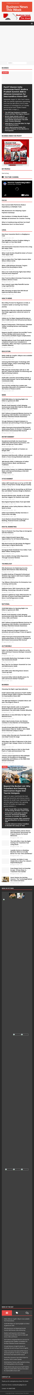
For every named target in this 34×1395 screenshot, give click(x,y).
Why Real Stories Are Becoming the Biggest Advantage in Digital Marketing (16, 544)
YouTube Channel (12, 177)
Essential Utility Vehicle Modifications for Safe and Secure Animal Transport (15, 677)
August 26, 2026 (7, 359)
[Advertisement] (17, 43)
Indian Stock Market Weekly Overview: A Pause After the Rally (15, 513)
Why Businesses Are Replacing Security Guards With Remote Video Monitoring (14, 568)
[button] (31, 23)
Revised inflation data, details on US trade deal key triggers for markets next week (15, 496)
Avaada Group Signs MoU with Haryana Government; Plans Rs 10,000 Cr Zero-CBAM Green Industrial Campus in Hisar (16, 728)
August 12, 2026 (7, 263)
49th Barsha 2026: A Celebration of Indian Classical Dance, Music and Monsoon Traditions (15, 463)
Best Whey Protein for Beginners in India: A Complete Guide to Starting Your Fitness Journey (16, 305)
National (6, 604)
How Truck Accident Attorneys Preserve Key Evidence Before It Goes (16, 279)
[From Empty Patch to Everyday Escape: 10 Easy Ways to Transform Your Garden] (5, 870)
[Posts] (7, 1312)
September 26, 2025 (8, 504)
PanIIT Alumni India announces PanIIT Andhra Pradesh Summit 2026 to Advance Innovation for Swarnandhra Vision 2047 (16, 92)
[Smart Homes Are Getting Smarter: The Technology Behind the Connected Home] (5, 879)
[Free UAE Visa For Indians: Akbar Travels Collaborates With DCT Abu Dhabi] (16, 1236)
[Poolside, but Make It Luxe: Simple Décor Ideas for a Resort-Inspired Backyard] (5, 861)
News (4, 395)
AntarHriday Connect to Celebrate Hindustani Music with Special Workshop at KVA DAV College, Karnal (17, 471)
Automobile (7, 646)
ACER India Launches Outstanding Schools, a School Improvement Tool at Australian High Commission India (16, 379)
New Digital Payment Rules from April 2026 (16, 502)
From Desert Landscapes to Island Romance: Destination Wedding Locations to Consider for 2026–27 (16, 814)
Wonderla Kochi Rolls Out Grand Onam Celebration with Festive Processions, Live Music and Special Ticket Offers (15, 442)
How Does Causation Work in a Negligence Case (16, 235)
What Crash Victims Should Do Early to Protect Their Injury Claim (17, 253)
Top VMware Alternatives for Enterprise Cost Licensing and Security (16, 583)
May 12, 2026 (6, 493)
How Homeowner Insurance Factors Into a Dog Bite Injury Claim (17, 247)
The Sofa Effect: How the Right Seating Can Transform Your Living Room (20, 842)
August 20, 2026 (7, 547)
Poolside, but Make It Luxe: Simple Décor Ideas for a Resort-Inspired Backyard (21, 860)
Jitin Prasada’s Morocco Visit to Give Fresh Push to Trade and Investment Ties (15, 750)
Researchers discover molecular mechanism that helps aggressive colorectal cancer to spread (16, 312)
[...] (18, 109)
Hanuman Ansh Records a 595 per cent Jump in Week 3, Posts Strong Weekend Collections (17, 456)
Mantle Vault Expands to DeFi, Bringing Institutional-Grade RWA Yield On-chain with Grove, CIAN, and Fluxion (16, 407)
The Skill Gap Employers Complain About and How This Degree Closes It (17, 113)
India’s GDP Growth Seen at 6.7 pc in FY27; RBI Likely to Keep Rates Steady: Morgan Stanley (16, 483)
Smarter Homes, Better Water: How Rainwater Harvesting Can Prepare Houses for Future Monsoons (20, 833)
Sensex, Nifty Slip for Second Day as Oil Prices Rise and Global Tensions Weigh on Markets (17, 490)
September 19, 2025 (8, 516)
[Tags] (17, 1312)
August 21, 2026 (7, 541)
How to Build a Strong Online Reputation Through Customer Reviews (15, 556)
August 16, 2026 (7, 668)
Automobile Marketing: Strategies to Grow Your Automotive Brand (16, 659)
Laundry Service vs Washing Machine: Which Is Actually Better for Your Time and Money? (21, 851)
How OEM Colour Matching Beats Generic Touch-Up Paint (15, 671)
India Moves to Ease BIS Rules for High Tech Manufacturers (17, 124)
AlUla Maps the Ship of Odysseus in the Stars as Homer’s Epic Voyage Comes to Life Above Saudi (16, 743)
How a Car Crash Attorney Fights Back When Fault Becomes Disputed (16, 272)
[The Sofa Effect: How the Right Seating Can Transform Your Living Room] (5, 843)
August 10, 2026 (7, 281)
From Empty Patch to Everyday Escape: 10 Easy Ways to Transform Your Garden (20, 869)
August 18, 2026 (7, 250)
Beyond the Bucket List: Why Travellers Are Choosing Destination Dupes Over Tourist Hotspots (17, 789)
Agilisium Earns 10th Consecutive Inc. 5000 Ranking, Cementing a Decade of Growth (15, 589)
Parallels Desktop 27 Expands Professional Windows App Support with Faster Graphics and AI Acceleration (16, 575)
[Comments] (27, 1312)
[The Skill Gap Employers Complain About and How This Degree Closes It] (20, 895)
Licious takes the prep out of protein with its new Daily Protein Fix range (16, 736)
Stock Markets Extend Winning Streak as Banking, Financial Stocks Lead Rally (15, 519)
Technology (7, 564)
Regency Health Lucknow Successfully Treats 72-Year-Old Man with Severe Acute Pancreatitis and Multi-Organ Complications (17, 334)
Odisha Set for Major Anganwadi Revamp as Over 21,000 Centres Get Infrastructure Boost (16, 319)
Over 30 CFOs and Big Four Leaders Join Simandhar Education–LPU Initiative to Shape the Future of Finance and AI (16, 387)
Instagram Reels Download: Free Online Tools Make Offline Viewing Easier (16, 550)
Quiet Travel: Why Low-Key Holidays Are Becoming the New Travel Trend (17, 809)
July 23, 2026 (6, 680)
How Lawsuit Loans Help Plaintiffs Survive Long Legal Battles (15, 285)
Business (5, 68)
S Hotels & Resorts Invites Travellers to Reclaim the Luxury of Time (17, 824)
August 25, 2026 (7, 315)
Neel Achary (5, 173)
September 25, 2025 (8, 510)
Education (6, 351)
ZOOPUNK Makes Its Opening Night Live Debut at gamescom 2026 (15, 400)
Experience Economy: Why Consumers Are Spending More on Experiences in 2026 (17, 820)
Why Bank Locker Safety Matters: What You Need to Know (16, 507)
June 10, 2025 (6, 522)
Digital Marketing (9, 527)
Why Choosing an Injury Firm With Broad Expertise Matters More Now (15, 291)
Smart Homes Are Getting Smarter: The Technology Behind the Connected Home (21, 879)
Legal (4, 230)
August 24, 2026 (7, 467)
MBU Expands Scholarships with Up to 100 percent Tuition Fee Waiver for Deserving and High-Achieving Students (17, 371)
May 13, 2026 (6, 486)
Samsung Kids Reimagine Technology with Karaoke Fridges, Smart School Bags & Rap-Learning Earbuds (16, 363)
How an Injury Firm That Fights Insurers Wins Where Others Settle (16, 260)
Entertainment (8, 437)
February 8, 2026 (7, 499)
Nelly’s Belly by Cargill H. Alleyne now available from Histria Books (17, 356)
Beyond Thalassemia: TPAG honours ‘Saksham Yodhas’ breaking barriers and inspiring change (17, 326)
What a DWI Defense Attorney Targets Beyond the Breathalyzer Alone (14, 266)
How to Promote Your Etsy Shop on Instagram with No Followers (17, 531)
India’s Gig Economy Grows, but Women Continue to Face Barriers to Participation (17, 128)
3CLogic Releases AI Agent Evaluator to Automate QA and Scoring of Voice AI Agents (16, 422)
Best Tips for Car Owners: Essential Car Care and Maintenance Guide (16, 665)
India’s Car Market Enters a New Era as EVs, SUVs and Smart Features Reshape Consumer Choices (16, 651)
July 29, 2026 (6, 674)
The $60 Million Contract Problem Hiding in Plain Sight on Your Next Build (16, 241)
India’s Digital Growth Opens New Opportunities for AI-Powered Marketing (15, 538)
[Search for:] (17, 63)
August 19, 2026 (7, 238)
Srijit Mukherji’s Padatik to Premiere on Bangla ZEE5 (14, 449)
